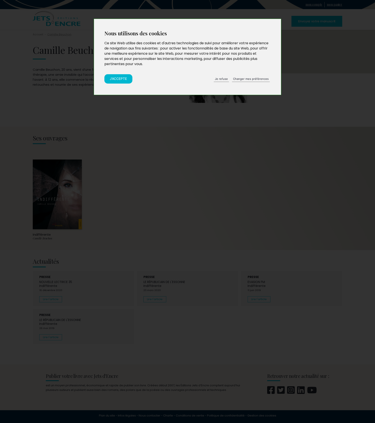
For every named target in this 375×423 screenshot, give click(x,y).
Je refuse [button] (221, 79)
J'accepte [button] (118, 79)
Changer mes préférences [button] (251, 79)
